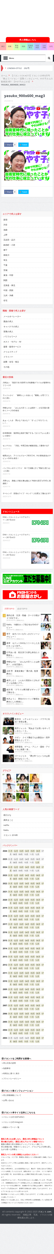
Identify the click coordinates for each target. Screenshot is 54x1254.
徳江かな (7, 815)
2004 (5, 1030)
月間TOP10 (9, 609)
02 (15, 851)
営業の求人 (8, 331)
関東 (9, 46)
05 (32, 851)
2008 (5, 997)
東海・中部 (8, 275)
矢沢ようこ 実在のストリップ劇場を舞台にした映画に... (23, 700)
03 (21, 851)
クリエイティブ (10, 351)
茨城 (5, 270)
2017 (5, 924)
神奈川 (6, 255)
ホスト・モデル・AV (12, 341)
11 (31, 878)
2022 (5, 883)
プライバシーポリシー (12, 1078)
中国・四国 (8, 290)
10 (25, 878)
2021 (5, 891)
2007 (5, 1005)
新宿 (5, 219)
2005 (5, 1021)
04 (26, 851)
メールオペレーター (12, 316)
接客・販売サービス (12, 346)
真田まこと (8, 820)
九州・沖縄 (8, 295)
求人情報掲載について (12, 1095)
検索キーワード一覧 (11, 1127)
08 (14, 878)
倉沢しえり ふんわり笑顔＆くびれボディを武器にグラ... (23, 681)
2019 (5, 907)
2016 (5, 932)
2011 (5, 973)
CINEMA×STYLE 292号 (18, 68)
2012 (5, 964)
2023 (5, 875)
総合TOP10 (22, 609)
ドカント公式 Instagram (13, 1122)
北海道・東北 (9, 285)
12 (36, 862)
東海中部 (16, 46)
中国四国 (37, 46)
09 (20, 878)
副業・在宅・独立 (11, 361)
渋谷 (5, 224)
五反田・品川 (9, 239)
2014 (5, 948)
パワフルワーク (10, 336)
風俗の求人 (8, 321)
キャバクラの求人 (11, 326)
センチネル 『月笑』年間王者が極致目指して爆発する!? (26, 445)
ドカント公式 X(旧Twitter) (13, 1117)
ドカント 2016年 (10, 835)
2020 (5, 899)
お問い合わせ (8, 1100)
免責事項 (6, 1068)
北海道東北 (30, 46)
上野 (5, 234)
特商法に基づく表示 (11, 1073)
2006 (5, 1013)
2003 (5, 1038)
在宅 (5, 300)
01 (9, 851)
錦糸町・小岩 (9, 245)
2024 (5, 867)
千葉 (5, 265)
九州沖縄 (44, 46)
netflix (6, 825)
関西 (23, 46)
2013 (5, 956)
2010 (5, 981)
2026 (5, 851)
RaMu (6, 830)
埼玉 (5, 260)
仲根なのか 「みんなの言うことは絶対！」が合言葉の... (23, 663)
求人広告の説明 (9, 1063)
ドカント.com (44, 1211)
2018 (5, 916)
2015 (5, 940)
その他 (6, 367)
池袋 (5, 229)
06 (37, 851)
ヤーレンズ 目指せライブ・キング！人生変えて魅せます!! (26, 493)
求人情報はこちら (27, 39)
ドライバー (8, 356)
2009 (5, 989)
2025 (5, 859)
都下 (5, 250)
